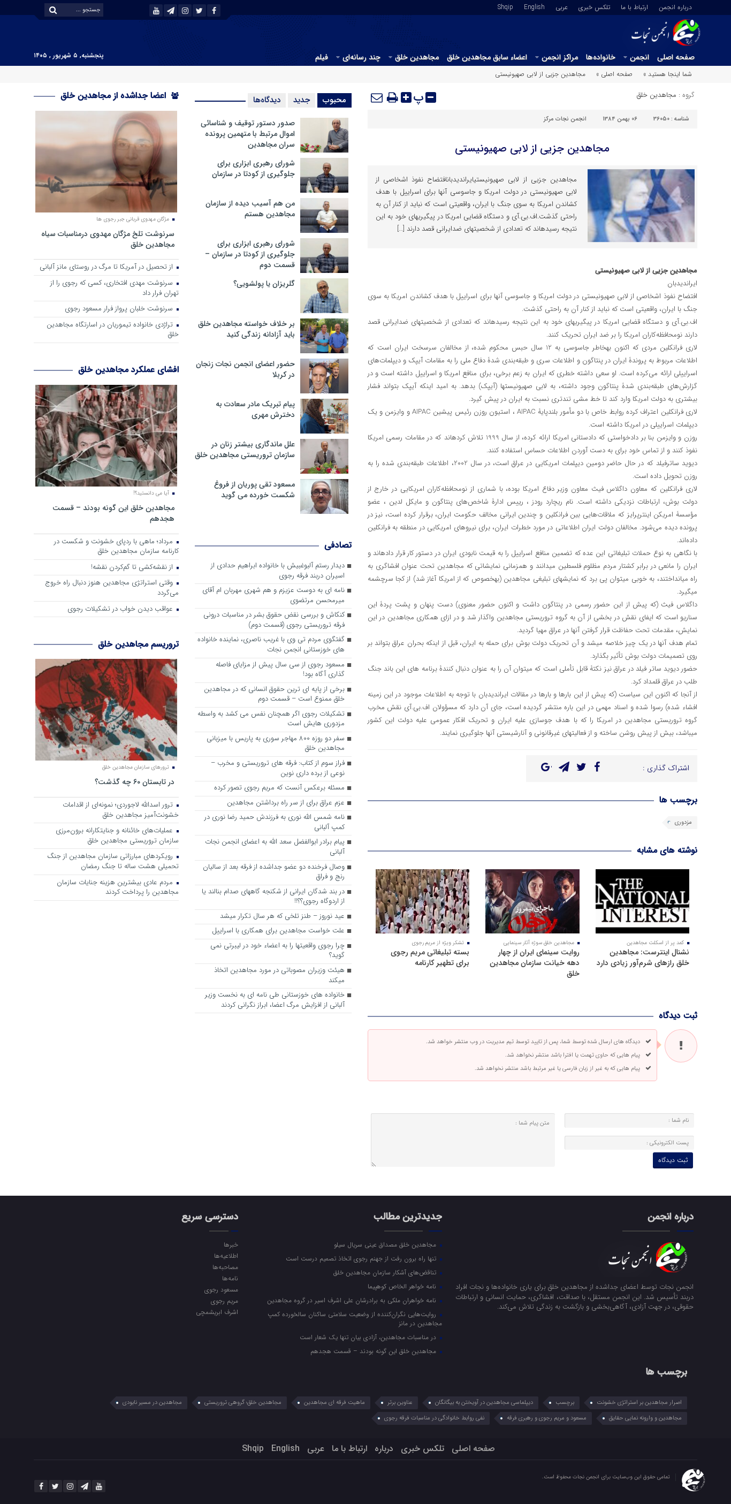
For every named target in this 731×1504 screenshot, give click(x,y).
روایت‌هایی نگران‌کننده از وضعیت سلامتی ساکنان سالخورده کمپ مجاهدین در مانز (355, 1318)
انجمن (639, 57)
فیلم (321, 57)
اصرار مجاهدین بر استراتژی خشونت (639, 1402)
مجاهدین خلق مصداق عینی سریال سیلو (386, 1244)
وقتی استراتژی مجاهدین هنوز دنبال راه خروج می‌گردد (112, 588)
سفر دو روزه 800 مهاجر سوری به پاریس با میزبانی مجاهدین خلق (276, 744)
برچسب (564, 1402)
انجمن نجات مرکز (565, 119)
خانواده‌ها (600, 57)
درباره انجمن (675, 6)
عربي (561, 6)
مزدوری (683, 822)
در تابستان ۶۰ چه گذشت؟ (134, 781)
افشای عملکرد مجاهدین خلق (128, 369)
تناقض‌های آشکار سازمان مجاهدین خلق (385, 1272)
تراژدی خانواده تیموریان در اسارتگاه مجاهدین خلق (113, 330)
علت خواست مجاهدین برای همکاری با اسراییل (278, 931)
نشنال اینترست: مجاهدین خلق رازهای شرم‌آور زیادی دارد (643, 957)
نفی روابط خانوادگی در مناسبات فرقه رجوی (434, 1418)
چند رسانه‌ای (361, 57)
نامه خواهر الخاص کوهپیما (403, 1286)
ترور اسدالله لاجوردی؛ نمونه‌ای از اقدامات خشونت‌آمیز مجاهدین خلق (121, 810)
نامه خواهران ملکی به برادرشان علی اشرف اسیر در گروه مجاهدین (352, 1300)
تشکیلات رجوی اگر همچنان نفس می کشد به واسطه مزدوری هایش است (271, 719)
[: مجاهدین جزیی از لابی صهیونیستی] (377, 97)
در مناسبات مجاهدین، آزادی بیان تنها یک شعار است (369, 1337)
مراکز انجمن (560, 57)
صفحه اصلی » (614, 74)
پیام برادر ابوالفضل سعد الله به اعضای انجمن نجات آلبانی (275, 847)
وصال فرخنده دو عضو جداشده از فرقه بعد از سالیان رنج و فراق (274, 872)
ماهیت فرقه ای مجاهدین (334, 1402)
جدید (301, 100)
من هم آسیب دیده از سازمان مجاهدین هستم (250, 209)
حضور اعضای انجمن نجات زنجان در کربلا (245, 369)
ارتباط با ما (634, 6)
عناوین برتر (400, 1402)
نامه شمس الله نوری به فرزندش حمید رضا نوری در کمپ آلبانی (274, 822)
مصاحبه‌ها (225, 1267)
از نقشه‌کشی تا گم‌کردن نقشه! (133, 568)
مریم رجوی (224, 1300)
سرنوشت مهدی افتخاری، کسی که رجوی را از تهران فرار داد (114, 288)
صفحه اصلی (676, 57)
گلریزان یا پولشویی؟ (264, 284)
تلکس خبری (594, 6)
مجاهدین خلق (417, 57)
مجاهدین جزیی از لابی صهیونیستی (532, 148)
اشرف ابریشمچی (217, 1312)
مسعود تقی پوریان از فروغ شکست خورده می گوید (254, 489)
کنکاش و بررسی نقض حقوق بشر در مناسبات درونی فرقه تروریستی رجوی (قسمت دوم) (274, 620)
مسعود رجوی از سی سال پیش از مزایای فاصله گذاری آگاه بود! (280, 670)
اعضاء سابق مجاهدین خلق (487, 57)
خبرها (231, 1244)
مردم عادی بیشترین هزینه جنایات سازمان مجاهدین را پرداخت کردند (118, 888)
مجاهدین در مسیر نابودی (152, 1402)
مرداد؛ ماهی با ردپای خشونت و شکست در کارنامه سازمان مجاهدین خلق (116, 547)
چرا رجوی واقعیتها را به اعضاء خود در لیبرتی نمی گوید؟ (277, 951)
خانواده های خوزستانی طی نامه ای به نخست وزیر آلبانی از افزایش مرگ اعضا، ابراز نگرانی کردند (275, 1000)
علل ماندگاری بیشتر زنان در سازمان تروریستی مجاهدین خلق (245, 449)
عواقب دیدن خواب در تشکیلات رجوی (121, 609)
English (534, 6)
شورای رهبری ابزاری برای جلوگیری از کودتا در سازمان (253, 168)
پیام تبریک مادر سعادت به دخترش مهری (255, 409)
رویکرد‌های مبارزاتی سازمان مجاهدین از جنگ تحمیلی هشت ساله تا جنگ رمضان (113, 862)
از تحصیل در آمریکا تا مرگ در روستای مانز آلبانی (107, 267)
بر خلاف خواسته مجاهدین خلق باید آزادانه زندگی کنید (246, 329)
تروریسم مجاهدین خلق (138, 644)
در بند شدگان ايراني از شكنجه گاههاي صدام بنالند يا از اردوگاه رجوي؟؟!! (273, 897)
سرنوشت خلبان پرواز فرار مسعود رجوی (120, 309)
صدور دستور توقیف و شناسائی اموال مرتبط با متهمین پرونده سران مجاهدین (248, 133)
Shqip (505, 6)
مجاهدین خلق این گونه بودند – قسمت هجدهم (113, 513)
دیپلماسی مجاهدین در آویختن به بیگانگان (484, 1402)
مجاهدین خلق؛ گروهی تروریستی (242, 1402)
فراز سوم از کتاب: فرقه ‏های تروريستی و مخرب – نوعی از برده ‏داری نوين (278, 768)
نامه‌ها (230, 1278)
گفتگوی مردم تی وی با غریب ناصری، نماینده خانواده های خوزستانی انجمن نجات (271, 645)
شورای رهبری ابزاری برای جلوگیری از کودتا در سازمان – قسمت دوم (250, 254)
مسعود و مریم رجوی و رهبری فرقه (547, 1418)
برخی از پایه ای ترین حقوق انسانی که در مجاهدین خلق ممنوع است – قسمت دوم (274, 695)
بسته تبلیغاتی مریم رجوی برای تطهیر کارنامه (430, 957)
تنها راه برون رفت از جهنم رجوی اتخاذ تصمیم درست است (362, 1258)
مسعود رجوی (221, 1289)
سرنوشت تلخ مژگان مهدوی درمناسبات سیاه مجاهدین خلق (107, 239)
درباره (384, 1448)
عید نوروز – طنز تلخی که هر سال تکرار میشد (282, 916)
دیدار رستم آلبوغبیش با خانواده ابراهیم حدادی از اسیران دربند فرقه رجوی (278, 571)
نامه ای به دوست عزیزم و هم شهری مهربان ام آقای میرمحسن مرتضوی (273, 596)
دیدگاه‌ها (266, 100)
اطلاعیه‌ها (226, 1255)
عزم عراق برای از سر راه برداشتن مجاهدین (286, 803)
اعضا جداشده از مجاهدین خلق (114, 95)
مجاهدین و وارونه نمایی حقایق (645, 1418)
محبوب (334, 100)
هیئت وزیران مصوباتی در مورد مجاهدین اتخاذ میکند (279, 976)
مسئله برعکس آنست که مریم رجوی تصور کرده (279, 788)
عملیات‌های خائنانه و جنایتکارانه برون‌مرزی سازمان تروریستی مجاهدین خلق (117, 836)
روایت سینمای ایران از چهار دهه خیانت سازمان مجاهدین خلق (535, 962)
